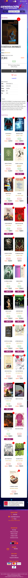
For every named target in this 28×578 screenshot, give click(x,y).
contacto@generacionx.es (15, 516)
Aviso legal (14, 530)
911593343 (15, 514)
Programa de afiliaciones (14, 557)
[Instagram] (17, 543)
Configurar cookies (14, 536)
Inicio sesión (24, 1)
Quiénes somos (14, 555)
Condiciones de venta (14, 537)
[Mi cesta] (13, 1)
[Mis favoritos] (5, 1)
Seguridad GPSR (14, 78)
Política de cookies (14, 534)
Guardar (15, 75)
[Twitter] (13, 543)
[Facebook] (11, 543)
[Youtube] (15, 543)
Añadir (14, 71)
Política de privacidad (14, 532)
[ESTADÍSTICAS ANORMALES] (10, 32)
